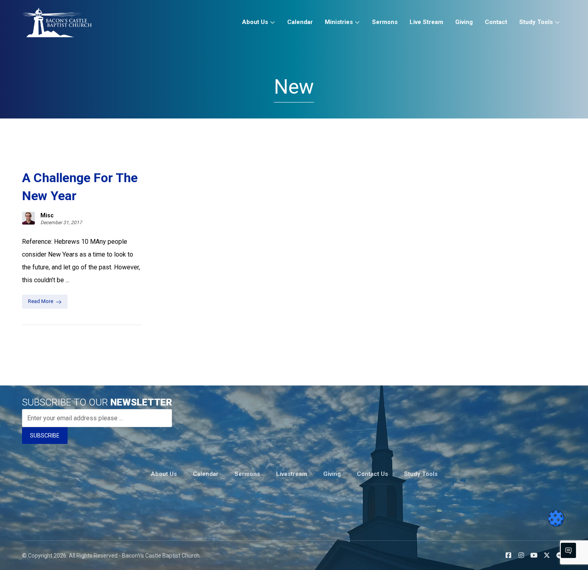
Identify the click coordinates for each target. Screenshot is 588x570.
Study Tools (421, 474)
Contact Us (372, 474)
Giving (332, 474)
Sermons (247, 474)
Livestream (291, 474)
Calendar (205, 474)
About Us (164, 474)
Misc (47, 215)
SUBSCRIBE (45, 435)
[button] (508, 555)
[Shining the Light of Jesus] (57, 22)
